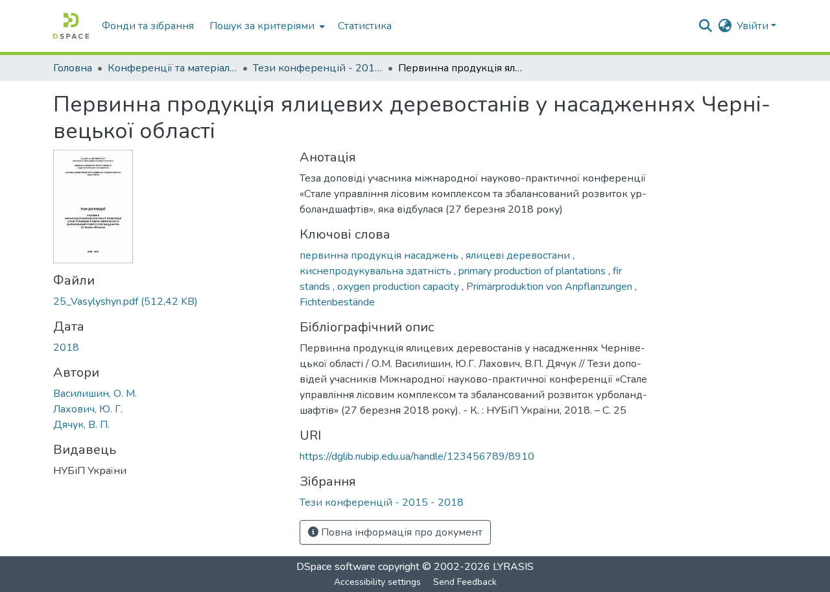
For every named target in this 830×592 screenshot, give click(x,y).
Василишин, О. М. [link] (95, 393)
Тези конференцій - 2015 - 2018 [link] (318, 68)
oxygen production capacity (399, 286)
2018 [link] (66, 347)
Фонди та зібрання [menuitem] (148, 26)
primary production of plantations (533, 271)
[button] (71, 26)
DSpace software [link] (335, 567)
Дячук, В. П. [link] (81, 425)
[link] (168, 301)
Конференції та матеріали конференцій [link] (172, 68)
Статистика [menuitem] (365, 26)
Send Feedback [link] (465, 582)
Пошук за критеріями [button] (261, 26)
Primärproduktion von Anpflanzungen (550, 286)
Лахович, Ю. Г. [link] (88, 409)
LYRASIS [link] (513, 567)
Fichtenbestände (337, 302)
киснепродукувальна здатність (377, 271)
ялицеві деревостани (519, 255)
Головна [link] (72, 68)
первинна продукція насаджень (380, 255)
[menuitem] (266, 26)
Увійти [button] (754, 26)
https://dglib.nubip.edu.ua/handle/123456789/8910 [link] (417, 456)
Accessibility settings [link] (377, 582)
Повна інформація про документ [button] (400, 532)
